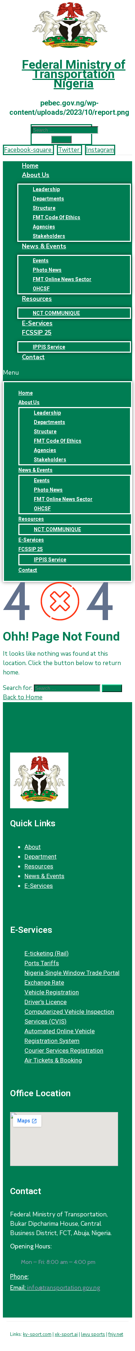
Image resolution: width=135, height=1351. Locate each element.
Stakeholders (50, 459)
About (32, 846)
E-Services (31, 540)
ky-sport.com (37, 1334)
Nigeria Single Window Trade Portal (72, 972)
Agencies (44, 227)
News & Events (44, 246)
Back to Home (22, 697)
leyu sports (93, 1334)
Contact (33, 357)
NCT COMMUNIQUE (57, 529)
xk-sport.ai (66, 1334)
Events (41, 260)
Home (25, 393)
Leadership (46, 189)
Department (40, 856)
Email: (55, 1287)
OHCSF (42, 508)
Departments (48, 199)
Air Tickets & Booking (53, 1060)
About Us (35, 175)
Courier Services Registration (63, 1050)
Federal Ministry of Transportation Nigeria (74, 73)
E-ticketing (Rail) (46, 953)
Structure (44, 208)
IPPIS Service (50, 559)
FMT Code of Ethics (56, 217)
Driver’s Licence (45, 1002)
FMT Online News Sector (62, 279)
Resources (37, 299)
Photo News (47, 270)
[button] (67, 373)
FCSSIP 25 (36, 333)
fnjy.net (115, 1334)
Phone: (19, 1276)
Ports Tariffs (41, 963)
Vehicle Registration (51, 992)
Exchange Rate (44, 982)
